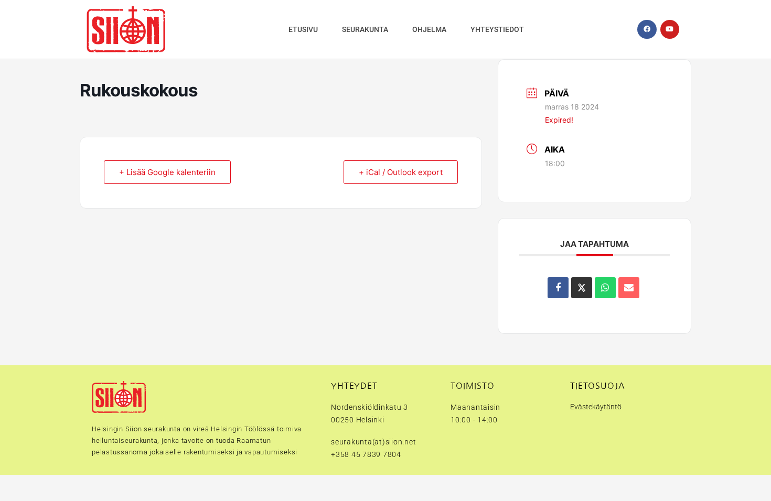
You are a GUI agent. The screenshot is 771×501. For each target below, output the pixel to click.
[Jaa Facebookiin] (558, 287)
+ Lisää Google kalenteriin (167, 172)
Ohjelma (429, 29)
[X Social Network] (581, 287)
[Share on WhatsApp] (605, 287)
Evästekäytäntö (596, 406)
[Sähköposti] (628, 287)
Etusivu (303, 29)
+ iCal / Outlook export (401, 172)
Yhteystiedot (497, 29)
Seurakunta (365, 29)
